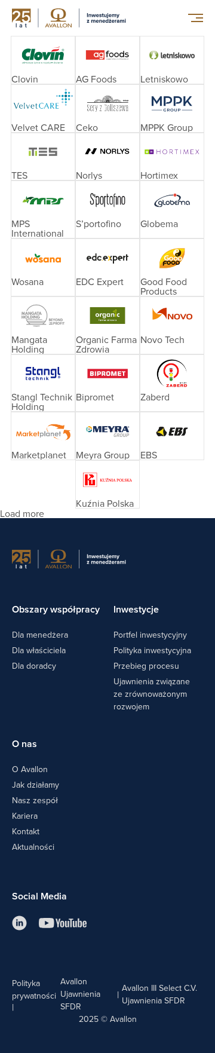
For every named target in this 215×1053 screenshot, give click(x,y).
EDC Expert (100, 281)
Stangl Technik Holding (41, 401)
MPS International (37, 228)
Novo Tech (162, 339)
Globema (159, 223)
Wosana (27, 281)
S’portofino (98, 223)
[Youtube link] (63, 923)
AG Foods (96, 78)
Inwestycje (136, 609)
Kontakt (25, 831)
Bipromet (95, 396)
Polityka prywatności (34, 989)
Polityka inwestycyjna (152, 650)
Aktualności (33, 847)
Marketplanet (38, 454)
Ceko (87, 127)
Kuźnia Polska (105, 503)
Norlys (89, 175)
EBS (148, 454)
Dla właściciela (39, 650)
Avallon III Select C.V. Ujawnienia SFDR (159, 994)
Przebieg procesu (146, 666)
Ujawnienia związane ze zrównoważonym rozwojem (151, 693)
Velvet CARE (38, 127)
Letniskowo (164, 78)
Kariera (25, 816)
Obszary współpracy (56, 609)
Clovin (24, 78)
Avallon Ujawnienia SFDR (80, 993)
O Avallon (30, 769)
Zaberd (155, 396)
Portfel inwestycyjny (150, 635)
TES (19, 175)
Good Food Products (163, 286)
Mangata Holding (29, 344)
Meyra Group (103, 454)
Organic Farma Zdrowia (106, 344)
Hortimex (159, 175)
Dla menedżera (40, 635)
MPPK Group (166, 127)
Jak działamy (35, 785)
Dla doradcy (34, 666)
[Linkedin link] (19, 923)
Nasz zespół (35, 800)
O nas (24, 744)
